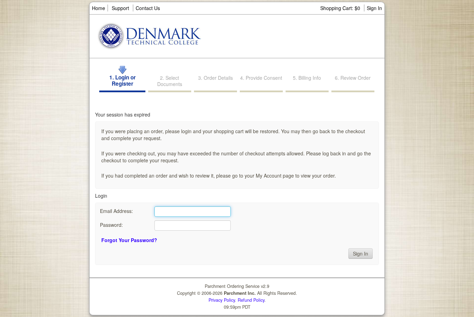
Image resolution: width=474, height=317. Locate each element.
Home (98, 8)
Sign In (374, 8)
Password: (111, 224)
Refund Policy (251, 300)
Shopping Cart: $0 (341, 8)
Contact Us (148, 8)
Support (120, 8)
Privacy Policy (222, 300)
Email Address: (116, 210)
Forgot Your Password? (129, 240)
